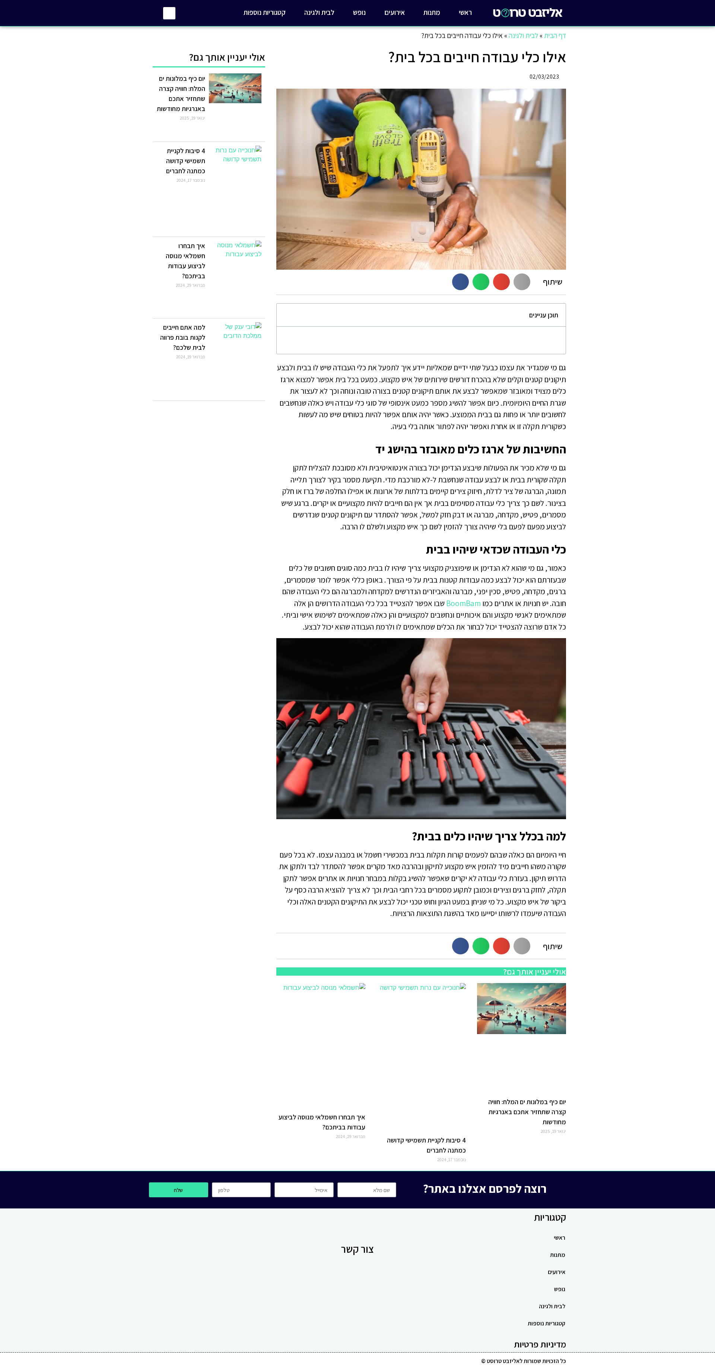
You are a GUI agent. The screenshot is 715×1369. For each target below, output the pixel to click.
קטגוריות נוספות (265, 12)
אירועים (394, 12)
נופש (359, 12)
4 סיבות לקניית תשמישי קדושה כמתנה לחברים (185, 160)
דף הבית (555, 35)
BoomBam (463, 603)
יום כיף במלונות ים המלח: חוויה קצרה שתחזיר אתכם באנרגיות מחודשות (527, 1111)
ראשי (465, 12)
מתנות (431, 12)
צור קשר (357, 1249)
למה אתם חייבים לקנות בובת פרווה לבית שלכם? (182, 337)
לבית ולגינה (319, 12)
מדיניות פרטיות (540, 1344)
